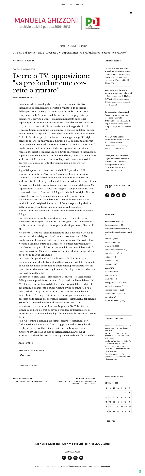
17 (129, 402)
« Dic (107, 421)
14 (118, 402)
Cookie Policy (87, 466)
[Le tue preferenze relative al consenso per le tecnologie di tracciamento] (140, 471)
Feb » (114, 421)
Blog (71, 4)
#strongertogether (112, 225)
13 (114, 402)
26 (110, 411)
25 (106, 411)
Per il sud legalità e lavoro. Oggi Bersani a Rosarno (31, 379)
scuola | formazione (113, 294)
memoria (108, 275)
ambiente (109, 239)
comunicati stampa (113, 250)
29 (122, 411)
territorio (108, 297)
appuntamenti (110, 242)
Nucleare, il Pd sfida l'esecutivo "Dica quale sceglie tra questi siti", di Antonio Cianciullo (77, 381)
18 (106, 407)
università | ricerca (112, 301)
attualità (18, 61)
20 (114, 407)
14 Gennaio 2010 (28, 69)
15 (121, 402)
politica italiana (111, 290)
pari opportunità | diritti (114, 282)
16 (125, 402)
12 (110, 402)
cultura (29, 61)
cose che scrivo (111, 253)
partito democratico (113, 286)
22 (122, 407)
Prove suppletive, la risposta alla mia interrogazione (117, 348)
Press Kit (80, 4)
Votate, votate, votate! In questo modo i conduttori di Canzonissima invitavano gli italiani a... (118, 143)
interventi (108, 264)
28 (118, 411)
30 (125, 411)
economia (109, 261)
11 (106, 402)
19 (110, 407)
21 (118, 407)
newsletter (109, 279)
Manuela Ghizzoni (29, 98)
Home (63, 4)
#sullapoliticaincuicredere (115, 229)
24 (130, 407)
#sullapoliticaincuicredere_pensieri (119, 232)
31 (130, 411)
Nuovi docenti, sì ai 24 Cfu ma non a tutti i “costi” (117, 335)
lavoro (107, 268)
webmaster (105, 466)
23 (125, 407)
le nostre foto (110, 272)
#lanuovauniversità (112, 221)
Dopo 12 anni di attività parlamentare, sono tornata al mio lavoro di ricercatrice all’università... (118, 74)
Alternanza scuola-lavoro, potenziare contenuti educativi (118, 328)
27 (114, 411)
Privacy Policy (75, 466)
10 (130, 397)
